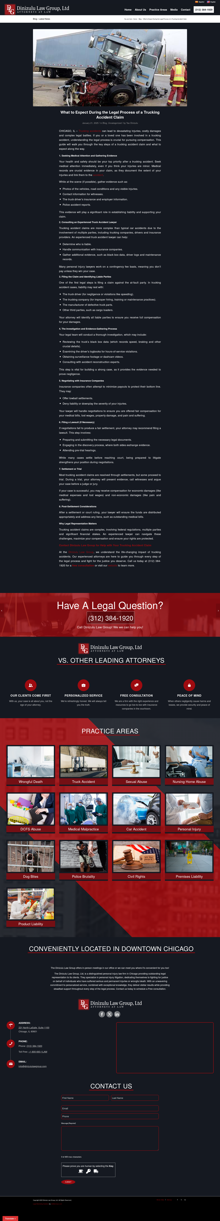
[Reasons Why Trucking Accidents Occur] (110, 67)
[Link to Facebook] (102, 1014)
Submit (68, 1182)
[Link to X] (109, 1014)
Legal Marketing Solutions (41, 1204)
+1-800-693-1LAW (38, 1051)
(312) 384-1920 (110, 617)
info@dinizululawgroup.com (33, 1066)
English (213, 2)
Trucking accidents (90, 131)
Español (201, 2)
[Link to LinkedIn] (117, 1014)
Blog (105, 122)
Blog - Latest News (41, 18)
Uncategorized (115, 122)
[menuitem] (128, 9)
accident (98, 175)
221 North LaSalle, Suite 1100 (34, 1027)
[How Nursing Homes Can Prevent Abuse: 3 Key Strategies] (218, 611)
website (112, 565)
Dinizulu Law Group (81, 552)
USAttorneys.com (56, 1204)
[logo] (36, 9)
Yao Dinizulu (132, 122)
